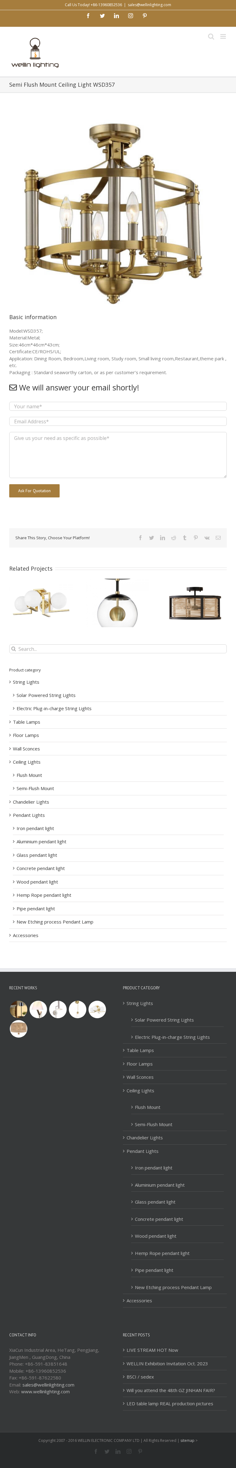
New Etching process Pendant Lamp (55, 922)
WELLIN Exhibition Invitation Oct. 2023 (167, 1363)
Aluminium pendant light (41, 841)
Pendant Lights (29, 815)
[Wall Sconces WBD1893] (77, 1009)
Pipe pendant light (36, 908)
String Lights (26, 682)
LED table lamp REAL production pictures (170, 1403)
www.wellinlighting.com (45, 1391)
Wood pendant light (37, 882)
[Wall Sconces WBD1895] (38, 1009)
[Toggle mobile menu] (223, 36)
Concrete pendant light (41, 868)
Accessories (25, 935)
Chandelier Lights (31, 802)
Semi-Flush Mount (35, 788)
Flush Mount (29, 775)
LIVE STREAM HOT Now (152, 1350)
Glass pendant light (37, 855)
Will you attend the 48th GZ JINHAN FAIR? (171, 1390)
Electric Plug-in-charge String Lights (54, 708)
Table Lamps (26, 722)
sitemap (187, 1440)
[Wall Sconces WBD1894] (58, 1009)
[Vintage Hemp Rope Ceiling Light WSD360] (18, 1029)
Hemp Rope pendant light (44, 895)
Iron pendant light (35, 828)
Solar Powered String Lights (46, 695)
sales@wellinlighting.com (149, 4)
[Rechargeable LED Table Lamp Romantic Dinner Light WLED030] (18, 1009)
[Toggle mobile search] (211, 36)
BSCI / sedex (140, 1377)
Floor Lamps (26, 735)
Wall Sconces (26, 749)
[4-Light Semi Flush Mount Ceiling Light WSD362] (97, 1009)
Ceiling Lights (27, 762)
